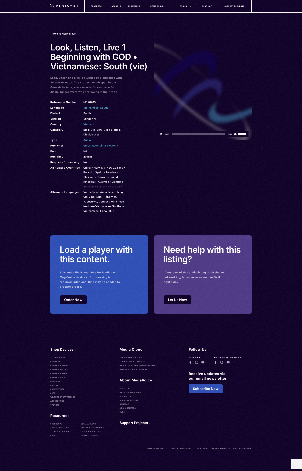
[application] (203, 134)
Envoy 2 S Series (59, 373)
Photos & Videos (90, 436)
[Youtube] (202, 362)
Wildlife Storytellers (62, 397)
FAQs (122, 412)
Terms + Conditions (180, 448)
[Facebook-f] (190, 362)
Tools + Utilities (59, 428)
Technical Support (60, 432)
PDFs (52, 436)
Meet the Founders (130, 392)
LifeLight (55, 381)
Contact (124, 404)
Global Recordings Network (100, 145)
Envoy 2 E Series (59, 365)
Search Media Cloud (131, 358)
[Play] (161, 134)
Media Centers (128, 408)
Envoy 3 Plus (57, 377)
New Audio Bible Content (133, 369)
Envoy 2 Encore (59, 369)
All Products (57, 358)
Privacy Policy (155, 448)
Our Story (125, 388)
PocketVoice (57, 389)
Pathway (55, 385)
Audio (87, 140)
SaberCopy (56, 424)
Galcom (54, 405)
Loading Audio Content (132, 361)
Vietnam (88, 124)
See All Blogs (88, 424)
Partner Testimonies (92, 428)
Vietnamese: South (95, 107)
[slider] (242, 134)
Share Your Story (91, 432)
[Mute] (235, 134)
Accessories (57, 401)
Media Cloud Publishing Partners (138, 365)
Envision (55, 361)
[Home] (64, 6)
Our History (126, 396)
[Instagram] (196, 362)
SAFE (52, 393)
